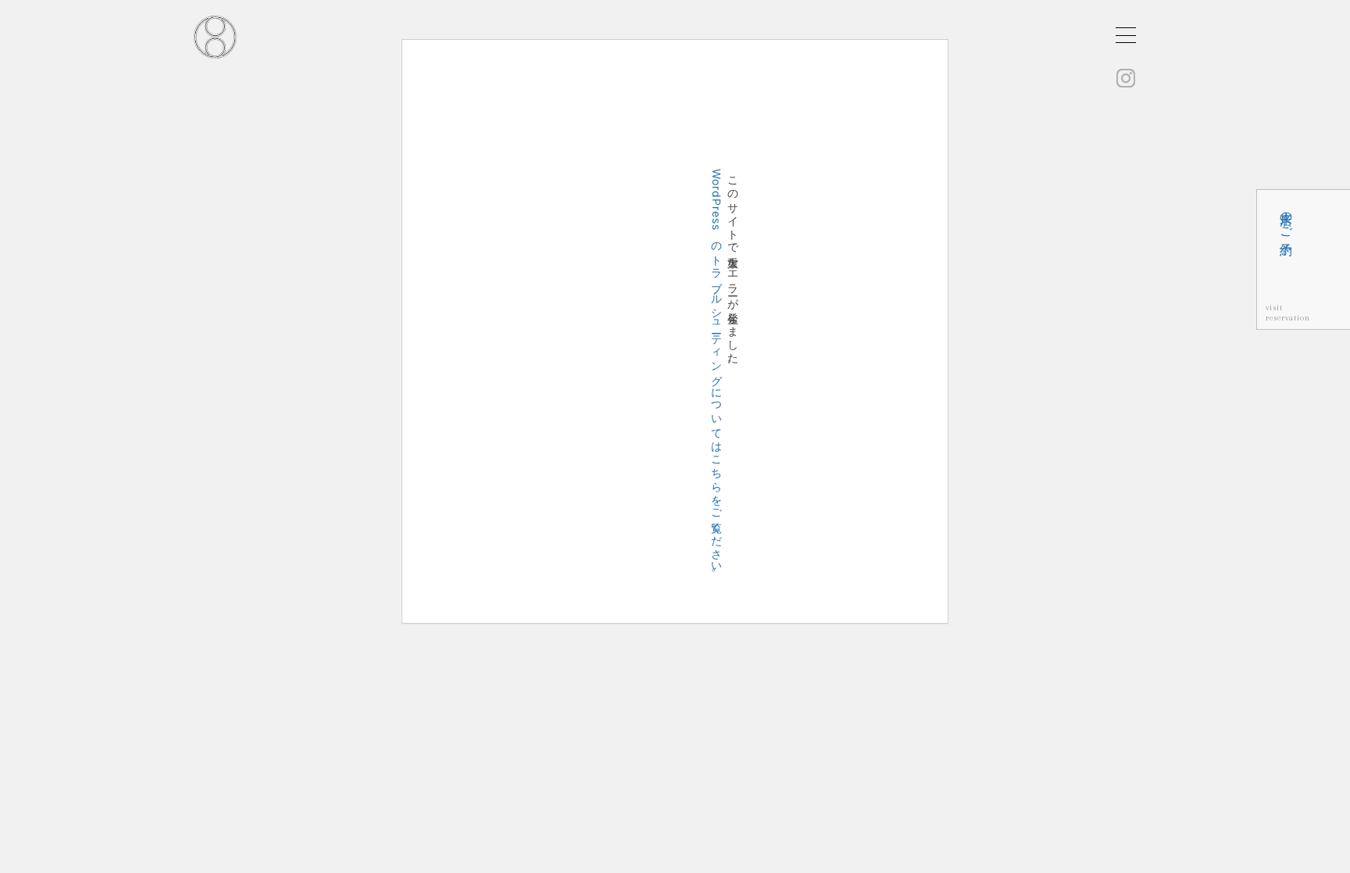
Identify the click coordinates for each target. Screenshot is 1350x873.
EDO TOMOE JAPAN (215, 37)
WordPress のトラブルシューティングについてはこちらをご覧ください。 (716, 374)
